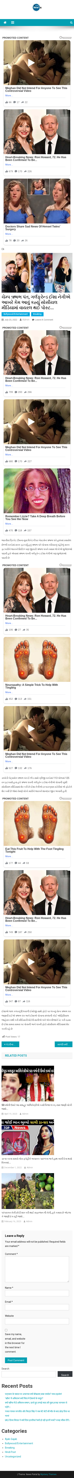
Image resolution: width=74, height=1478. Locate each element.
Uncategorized (13, 1456)
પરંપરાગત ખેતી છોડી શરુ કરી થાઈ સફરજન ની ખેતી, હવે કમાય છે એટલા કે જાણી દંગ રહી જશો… (36, 1214)
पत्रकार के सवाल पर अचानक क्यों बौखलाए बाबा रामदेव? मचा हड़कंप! (33, 1394)
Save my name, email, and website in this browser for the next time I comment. (15, 1343)
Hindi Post (10, 1452)
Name (9, 1287)
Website (9, 1315)
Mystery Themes (48, 1474)
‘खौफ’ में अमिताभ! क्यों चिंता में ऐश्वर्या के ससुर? (24, 1398)
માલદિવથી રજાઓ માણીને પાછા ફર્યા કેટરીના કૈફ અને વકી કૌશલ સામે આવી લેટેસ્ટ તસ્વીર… (64, 1044)
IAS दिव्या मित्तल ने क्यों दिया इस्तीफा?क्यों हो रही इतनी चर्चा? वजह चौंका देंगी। (37, 1420)
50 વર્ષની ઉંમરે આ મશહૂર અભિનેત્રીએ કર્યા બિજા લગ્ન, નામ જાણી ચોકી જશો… (37, 1107)
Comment (11, 1254)
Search (5, 1368)
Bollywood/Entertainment (16, 314)
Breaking (37, 314)
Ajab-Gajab (11, 1439)
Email (9, 1301)
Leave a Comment (44, 319)
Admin (25, 319)
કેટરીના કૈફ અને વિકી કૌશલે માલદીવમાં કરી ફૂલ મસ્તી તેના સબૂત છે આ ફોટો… (12, 1044)
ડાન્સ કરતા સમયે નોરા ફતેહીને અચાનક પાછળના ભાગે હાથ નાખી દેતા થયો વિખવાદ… (37, 1160)
